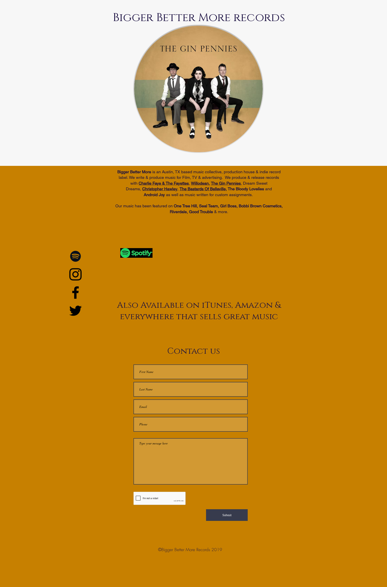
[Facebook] (75, 292)
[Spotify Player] (198, 256)
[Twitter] (75, 310)
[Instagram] (75, 274)
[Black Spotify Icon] (75, 256)
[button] (198, 89)
